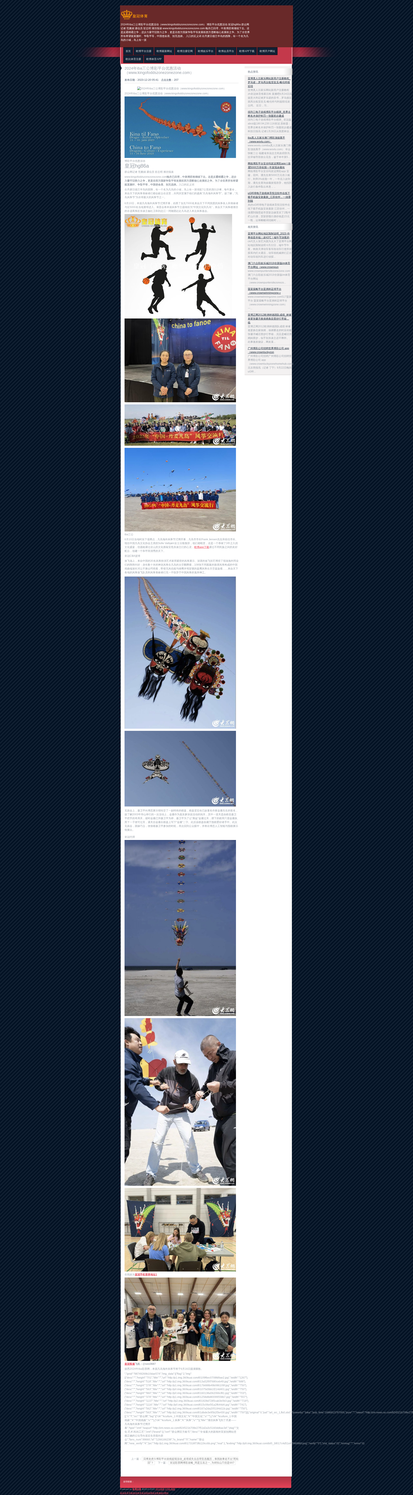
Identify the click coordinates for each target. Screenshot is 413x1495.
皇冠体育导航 (126, 1493)
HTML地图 (170, 1489)
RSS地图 (160, 1489)
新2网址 (165, 1493)
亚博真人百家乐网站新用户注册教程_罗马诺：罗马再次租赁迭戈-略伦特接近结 (269, 82)
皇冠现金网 (147, 1493)
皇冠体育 (137, 1493)
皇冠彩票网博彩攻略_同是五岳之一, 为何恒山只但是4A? (202, 1462)
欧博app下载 (201, 547)
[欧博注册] (134, 19)
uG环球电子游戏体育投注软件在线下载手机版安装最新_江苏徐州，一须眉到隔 (269, 197)
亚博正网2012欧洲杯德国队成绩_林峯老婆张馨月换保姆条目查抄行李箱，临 (269, 318)
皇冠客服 (156, 1493)
